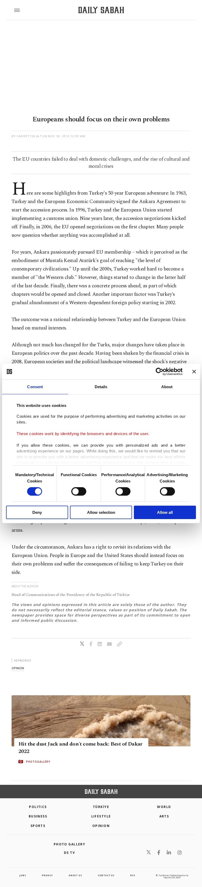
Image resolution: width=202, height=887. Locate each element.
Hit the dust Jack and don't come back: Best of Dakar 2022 (80, 747)
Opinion (101, 826)
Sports (38, 826)
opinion (18, 668)
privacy (47, 875)
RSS (132, 875)
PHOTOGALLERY (38, 761)
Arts (164, 816)
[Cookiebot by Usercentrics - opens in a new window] (160, 372)
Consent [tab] (35, 387)
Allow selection (101, 512)
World (164, 807)
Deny (37, 512)
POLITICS (38, 807)
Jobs (22, 875)
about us (75, 875)
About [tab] (167, 387)
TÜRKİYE (101, 807)
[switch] (78, 491)
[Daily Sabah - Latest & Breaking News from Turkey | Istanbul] (101, 10)
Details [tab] (101, 387)
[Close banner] (194, 371)
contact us (106, 875)
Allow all (165, 512)
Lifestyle (101, 816)
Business (38, 816)
